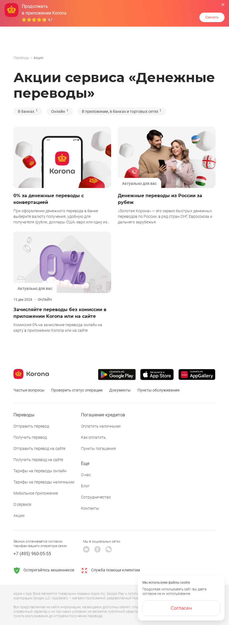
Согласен (181, 608)
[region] (114, 58)
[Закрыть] (223, 4)
